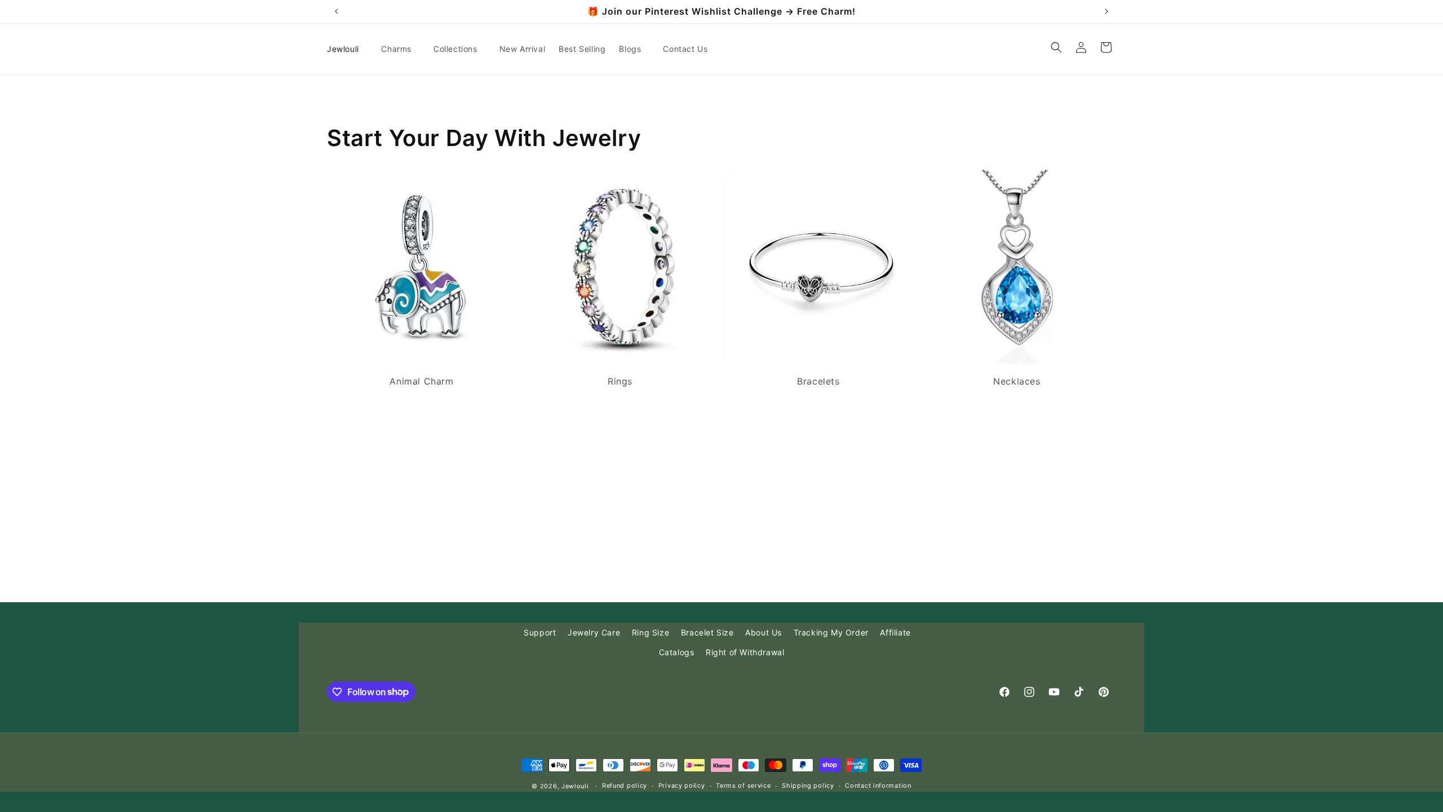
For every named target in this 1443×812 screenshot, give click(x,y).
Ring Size (650, 632)
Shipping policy (808, 785)
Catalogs (676, 652)
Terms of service (743, 785)
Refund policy (624, 785)
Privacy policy (681, 785)
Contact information (878, 785)
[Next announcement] (1106, 11)
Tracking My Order (831, 632)
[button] (400, 49)
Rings (620, 381)
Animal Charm (421, 381)
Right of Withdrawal (745, 652)
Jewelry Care (594, 632)
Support (540, 632)
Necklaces (1016, 381)
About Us (763, 632)
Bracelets (818, 381)
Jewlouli (575, 786)
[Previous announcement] (336, 11)
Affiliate (895, 632)
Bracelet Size (707, 632)
